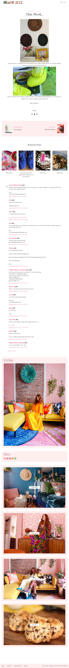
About (25, 666)
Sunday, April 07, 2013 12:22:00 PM (18, 347)
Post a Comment (11, 351)
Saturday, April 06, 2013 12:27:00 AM (18, 208)
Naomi (10, 212)
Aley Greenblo (13, 238)
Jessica (10, 308)
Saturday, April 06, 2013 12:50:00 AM (18, 220)
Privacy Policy (18, 666)
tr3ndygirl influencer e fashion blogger (19, 270)
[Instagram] (7, 458)
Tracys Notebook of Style (15, 185)
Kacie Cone (12, 286)
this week (30, 11)
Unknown (11, 248)
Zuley (10, 200)
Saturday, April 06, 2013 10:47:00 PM (18, 328)
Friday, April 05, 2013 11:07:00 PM (17, 196)
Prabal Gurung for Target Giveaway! (18, 217)
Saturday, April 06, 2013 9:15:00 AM (18, 283)
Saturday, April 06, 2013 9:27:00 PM (18, 316)
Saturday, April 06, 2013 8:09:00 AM (18, 244)
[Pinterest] (10, 458)
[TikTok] (13, 458)
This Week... (9, 173)
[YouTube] (15, 458)
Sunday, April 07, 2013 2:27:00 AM (18, 339)
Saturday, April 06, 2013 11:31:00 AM (18, 291)
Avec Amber (12, 319)
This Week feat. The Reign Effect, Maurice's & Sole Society (26, 174)
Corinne (11, 295)
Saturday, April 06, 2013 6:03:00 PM (18, 304)
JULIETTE (11, 331)
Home (3, 666)
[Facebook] (5, 458)
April (10, 223)
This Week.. (60, 173)
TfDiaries (58, 665)
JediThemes (65, 665)
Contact (9, 666)
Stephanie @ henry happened (16, 343)
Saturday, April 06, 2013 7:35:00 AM (18, 235)
